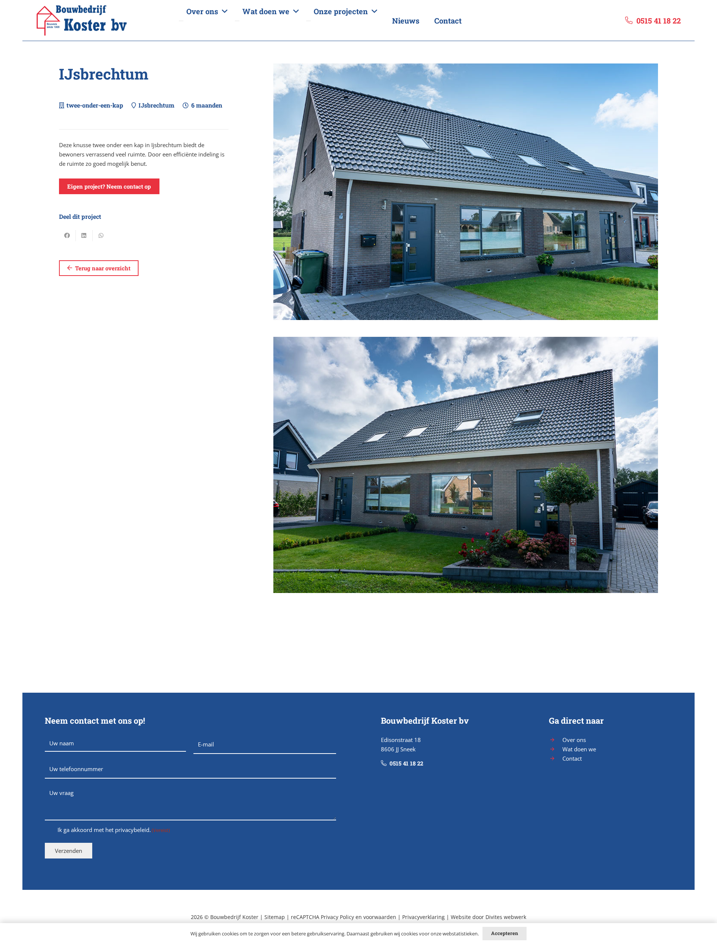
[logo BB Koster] (104, 20)
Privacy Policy (337, 916)
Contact (572, 758)
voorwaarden (379, 916)
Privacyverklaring (423, 916)
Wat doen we (579, 749)
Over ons (574, 739)
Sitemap (274, 916)
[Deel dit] (67, 235)
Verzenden (68, 850)
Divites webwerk (505, 916)
